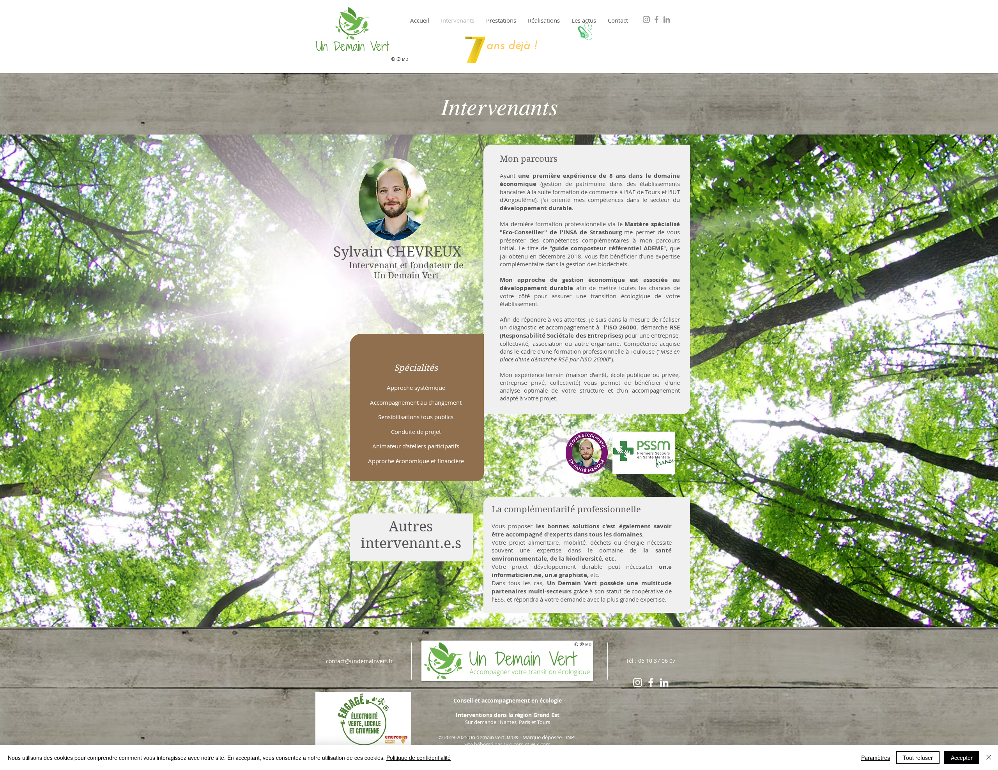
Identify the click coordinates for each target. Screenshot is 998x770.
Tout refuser (918, 757)
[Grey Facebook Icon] (656, 19)
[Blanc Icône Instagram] (638, 682)
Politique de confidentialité (418, 757)
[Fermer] (988, 757)
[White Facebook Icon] (651, 682)
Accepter (962, 757)
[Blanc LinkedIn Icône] (664, 682)
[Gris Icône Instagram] (646, 19)
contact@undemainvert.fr (359, 661)
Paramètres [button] (875, 757)
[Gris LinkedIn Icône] (666, 19)
